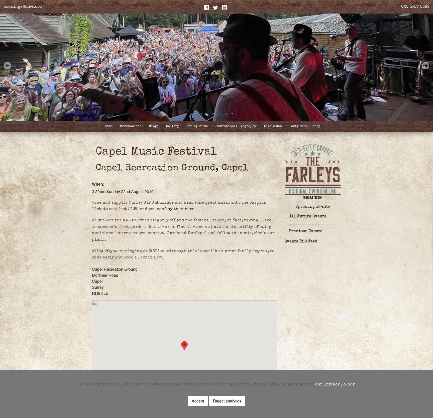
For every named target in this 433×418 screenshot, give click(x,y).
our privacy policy (335, 385)
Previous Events (305, 231)
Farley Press (197, 126)
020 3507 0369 (415, 7)
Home (109, 126)
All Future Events (307, 217)
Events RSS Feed (300, 242)
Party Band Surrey (304, 126)
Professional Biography (235, 126)
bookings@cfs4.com (23, 7)
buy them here (179, 209)
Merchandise (130, 126)
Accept (198, 401)
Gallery (172, 126)
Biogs (154, 126)
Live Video (273, 126)
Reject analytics (227, 401)
